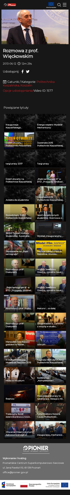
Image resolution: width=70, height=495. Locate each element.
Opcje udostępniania (18, 90)
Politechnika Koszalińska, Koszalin (29, 83)
